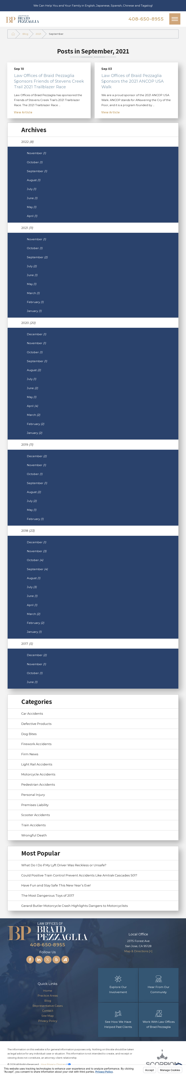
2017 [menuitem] (27, 644)
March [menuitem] (33, 293)
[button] (175, 19)
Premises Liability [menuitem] (34, 805)
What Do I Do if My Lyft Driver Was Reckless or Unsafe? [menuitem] (63, 865)
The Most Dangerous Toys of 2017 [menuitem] (47, 895)
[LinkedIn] (39, 959)
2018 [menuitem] (28, 530)
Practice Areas (48, 995)
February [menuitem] (35, 302)
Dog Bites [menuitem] (29, 734)
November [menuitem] (36, 153)
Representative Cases (48, 1005)
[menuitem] (47, 990)
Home (47, 990)
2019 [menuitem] (27, 444)
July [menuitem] (31, 189)
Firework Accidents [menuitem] (36, 744)
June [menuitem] (32, 198)
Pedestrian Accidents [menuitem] (38, 784)
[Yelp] (56, 959)
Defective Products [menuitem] (36, 724)
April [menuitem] (32, 216)
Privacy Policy (47, 1021)
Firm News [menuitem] (29, 754)
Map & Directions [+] (138, 951)
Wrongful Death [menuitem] (34, 835)
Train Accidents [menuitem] (33, 825)
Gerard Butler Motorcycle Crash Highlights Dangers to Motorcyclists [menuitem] (74, 906)
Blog (25, 33)
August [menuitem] (33, 180)
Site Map (47, 1015)
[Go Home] (13, 34)
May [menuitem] (31, 207)
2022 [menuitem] (27, 142)
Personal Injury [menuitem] (33, 795)
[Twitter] (47, 959)
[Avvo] (65, 959)
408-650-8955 (146, 19)
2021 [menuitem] (27, 228)
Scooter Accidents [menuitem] (35, 815)
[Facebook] (30, 959)
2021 (38, 33)
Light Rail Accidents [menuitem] (36, 764)
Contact (47, 1010)
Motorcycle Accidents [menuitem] (38, 774)
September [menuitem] (37, 171)
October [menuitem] (35, 162)
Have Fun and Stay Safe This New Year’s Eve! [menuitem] (56, 885)
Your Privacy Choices (53, 1064)
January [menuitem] (34, 311)
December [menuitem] (36, 334)
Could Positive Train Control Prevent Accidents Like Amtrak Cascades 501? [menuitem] (79, 875)
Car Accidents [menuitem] (32, 713)
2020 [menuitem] (28, 323)
